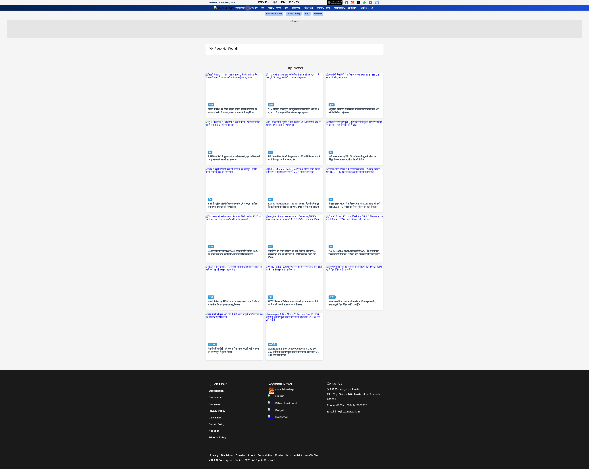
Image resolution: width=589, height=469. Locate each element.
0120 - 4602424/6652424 (351, 405)
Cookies (240, 455)
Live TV (253, 8)
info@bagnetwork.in (347, 411)
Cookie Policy (217, 424)
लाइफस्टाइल (338, 8)
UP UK (279, 396)
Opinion (351, 8)
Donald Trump (293, 14)
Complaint (215, 404)
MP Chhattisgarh (286, 389)
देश (263, 8)
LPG (307, 14)
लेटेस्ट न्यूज (240, 8)
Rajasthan (282, 417)
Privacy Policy (217, 411)
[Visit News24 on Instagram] (352, 2)
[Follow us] (377, 2)
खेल (286, 8)
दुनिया (278, 8)
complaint (296, 455)
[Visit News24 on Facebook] (346, 2)
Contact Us (215, 397)
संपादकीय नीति (311, 455)
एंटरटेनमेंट (296, 8)
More (363, 8)
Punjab (280, 410)
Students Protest (274, 14)
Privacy (214, 455)
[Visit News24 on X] (358, 2)
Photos (308, 8)
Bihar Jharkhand (286, 403)
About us (214, 431)
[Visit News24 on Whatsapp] (364, 2)
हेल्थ (328, 8)
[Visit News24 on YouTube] (370, 2)
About (251, 455)
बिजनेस (319, 8)
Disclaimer (215, 417)
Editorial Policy (217, 437)
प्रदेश (270, 8)
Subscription (216, 391)
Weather (318, 14)
